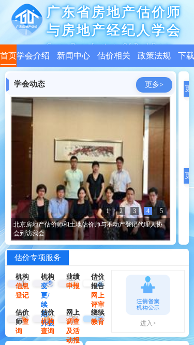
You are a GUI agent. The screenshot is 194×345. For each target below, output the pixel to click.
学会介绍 (33, 55)
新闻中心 (73, 55)
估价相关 (113, 55)
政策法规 (154, 55)
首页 (8, 55)
